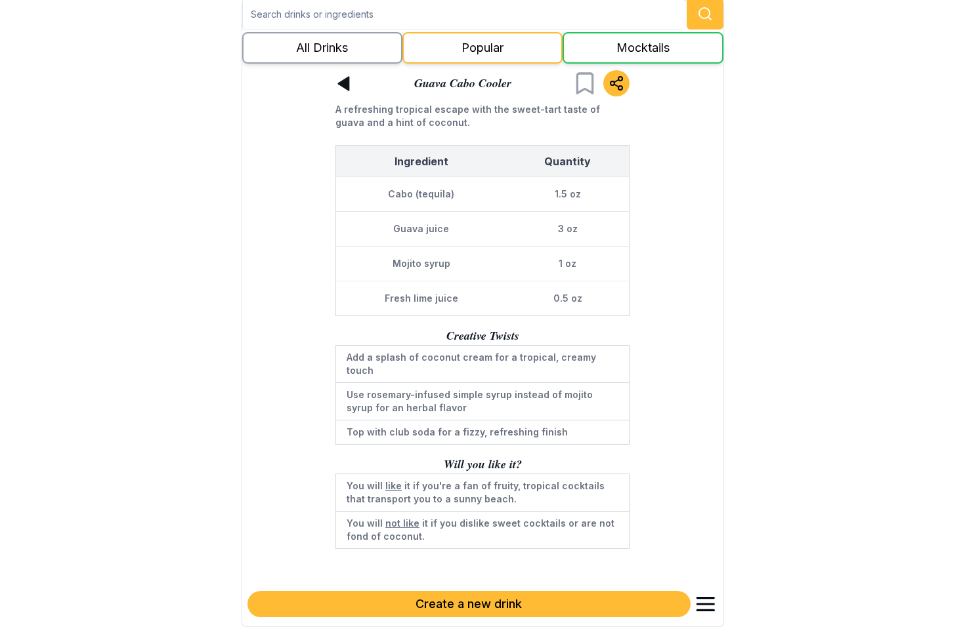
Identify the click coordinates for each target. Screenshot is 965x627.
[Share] (616, 83)
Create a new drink (469, 604)
